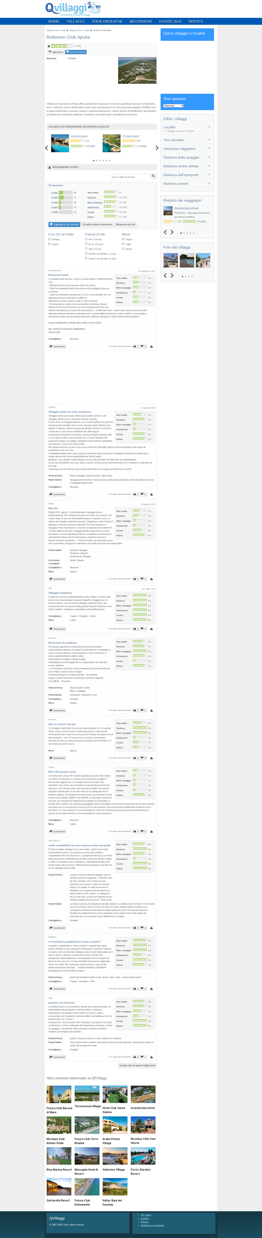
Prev (47, 147)
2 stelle (54, 207)
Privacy (145, 1222)
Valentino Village (113, 1169)
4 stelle (54, 197)
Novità (196, 21)
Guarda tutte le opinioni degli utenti (137, 1065)
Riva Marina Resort (59, 1169)
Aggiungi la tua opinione (66, 224)
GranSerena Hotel (143, 1108)
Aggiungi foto (57, 52)
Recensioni (141, 21)
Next (156, 147)
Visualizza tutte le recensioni (97, 224)
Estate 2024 (170, 21)
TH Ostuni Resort (130, 136)
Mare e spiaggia (95, 202)
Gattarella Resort (58, 1200)
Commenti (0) (59, 346)
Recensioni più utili (125, 224)
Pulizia (91, 217)
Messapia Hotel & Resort (186, 208)
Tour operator (107, 21)
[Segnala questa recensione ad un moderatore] (152, 346)
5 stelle (54, 193)
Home (53, 21)
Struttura (92, 197)
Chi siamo (146, 1215)
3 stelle (54, 202)
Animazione (93, 207)
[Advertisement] (88, 91)
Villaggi (75, 21)
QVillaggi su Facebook (152, 1225)
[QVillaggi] (73, 17)
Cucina (91, 212)
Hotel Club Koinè (79, 136)
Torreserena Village (88, 1106)
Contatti (145, 1218)
